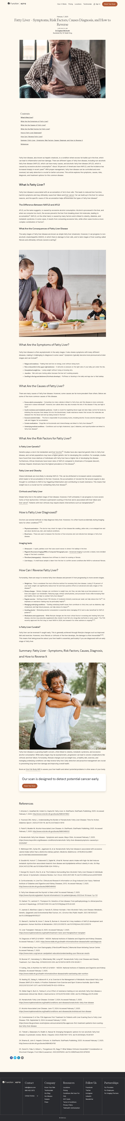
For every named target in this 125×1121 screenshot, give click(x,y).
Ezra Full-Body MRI (33, 769)
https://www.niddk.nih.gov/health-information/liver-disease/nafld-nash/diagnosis (71, 942)
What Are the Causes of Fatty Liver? (33, 125)
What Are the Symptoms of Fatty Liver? (34, 121)
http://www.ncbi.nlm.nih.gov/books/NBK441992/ (51, 814)
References (24, 144)
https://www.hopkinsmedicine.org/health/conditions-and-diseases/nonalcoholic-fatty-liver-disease (56, 1003)
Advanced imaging (75, 552)
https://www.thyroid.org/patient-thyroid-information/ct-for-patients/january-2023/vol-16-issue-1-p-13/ (58, 895)
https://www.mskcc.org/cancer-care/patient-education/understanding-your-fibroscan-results (54, 953)
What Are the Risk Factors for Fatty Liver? (35, 129)
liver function (57, 452)
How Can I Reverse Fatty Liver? (32, 137)
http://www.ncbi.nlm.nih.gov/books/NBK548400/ (37, 886)
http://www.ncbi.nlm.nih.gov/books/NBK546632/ (51, 831)
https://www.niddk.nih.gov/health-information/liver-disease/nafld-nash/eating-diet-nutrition (53, 974)
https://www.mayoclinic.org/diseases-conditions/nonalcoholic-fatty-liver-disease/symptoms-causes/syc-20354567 (59, 841)
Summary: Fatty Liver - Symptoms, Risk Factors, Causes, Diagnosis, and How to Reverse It (52, 140)
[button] (32, 1096)
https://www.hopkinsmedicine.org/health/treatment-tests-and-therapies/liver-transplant (52, 933)
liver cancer (69, 195)
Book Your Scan (109, 4)
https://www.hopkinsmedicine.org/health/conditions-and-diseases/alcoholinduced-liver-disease (55, 1011)
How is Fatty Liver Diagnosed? (31, 133)
